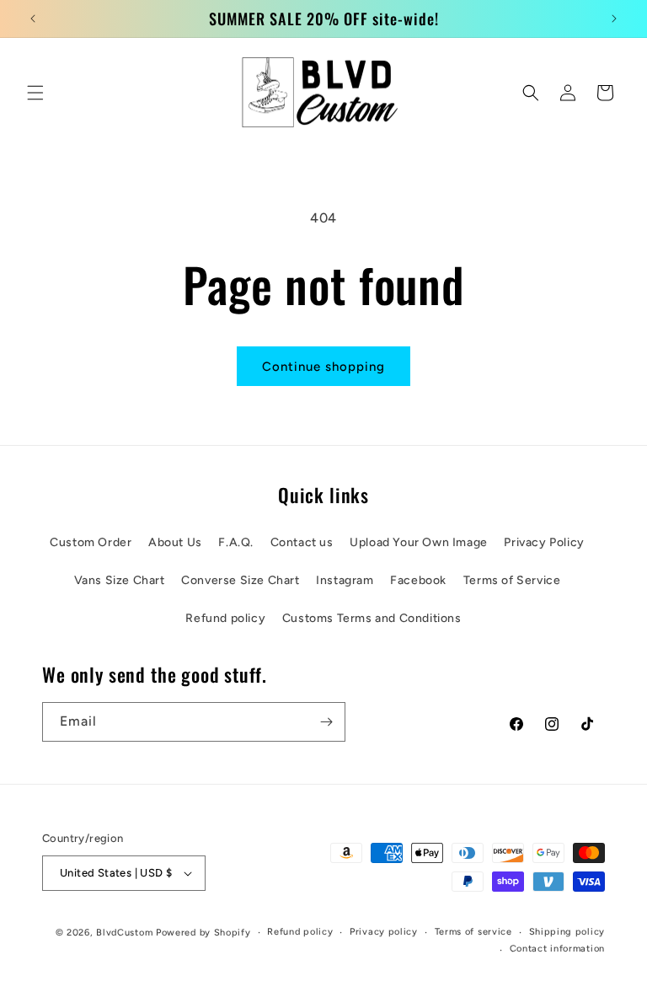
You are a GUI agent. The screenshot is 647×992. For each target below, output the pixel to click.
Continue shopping (323, 366)
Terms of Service (512, 580)
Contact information (557, 948)
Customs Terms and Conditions (372, 618)
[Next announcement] (614, 18)
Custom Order (90, 542)
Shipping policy (567, 931)
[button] (35, 92)
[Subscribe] (326, 722)
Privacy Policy (544, 542)
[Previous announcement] (32, 18)
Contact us (302, 542)
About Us (175, 542)
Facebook (418, 580)
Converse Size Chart (240, 580)
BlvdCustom (124, 932)
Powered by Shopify (203, 932)
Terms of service (473, 931)
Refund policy (225, 618)
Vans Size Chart (119, 580)
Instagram (344, 580)
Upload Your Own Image (419, 542)
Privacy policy (384, 931)
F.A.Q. (236, 542)
